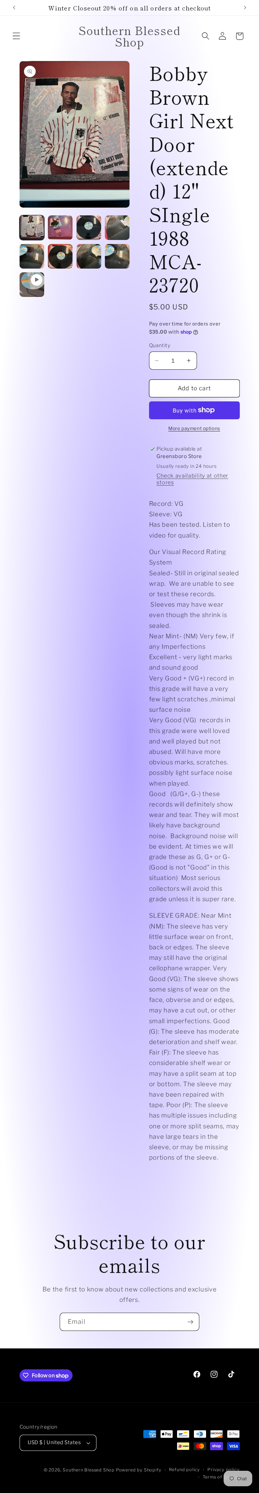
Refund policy (184, 1469)
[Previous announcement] (14, 7)
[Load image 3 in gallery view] (89, 227)
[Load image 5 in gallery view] (32, 256)
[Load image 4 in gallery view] (117, 227)
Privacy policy (223, 1469)
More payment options (194, 428)
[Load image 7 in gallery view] (89, 256)
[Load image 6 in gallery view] (60, 256)
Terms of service (221, 1477)
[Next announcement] (244, 7)
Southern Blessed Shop (89, 1469)
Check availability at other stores (192, 479)
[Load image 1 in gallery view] (32, 227)
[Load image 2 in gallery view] (60, 227)
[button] (16, 36)
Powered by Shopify (139, 1469)
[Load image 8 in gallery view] (117, 256)
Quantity (160, 345)
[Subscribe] (190, 1322)
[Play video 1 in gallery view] (32, 284)
